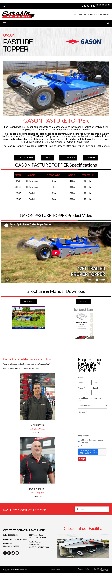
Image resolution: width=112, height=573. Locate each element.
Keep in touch (84, 435)
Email (96, 388)
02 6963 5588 (21, 539)
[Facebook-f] (97, 5)
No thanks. (84, 446)
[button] (3, 6)
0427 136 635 (37, 433)
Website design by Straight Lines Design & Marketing (93, 569)
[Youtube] (109, 5)
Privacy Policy (55, 570)
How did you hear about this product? (89, 399)
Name (81, 378)
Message (82, 412)
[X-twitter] (100, 5)
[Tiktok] (106, 5)
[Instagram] (103, 5)
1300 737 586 (13, 535)
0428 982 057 (37, 496)
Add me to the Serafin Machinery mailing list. (92, 441)
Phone (81, 388)
